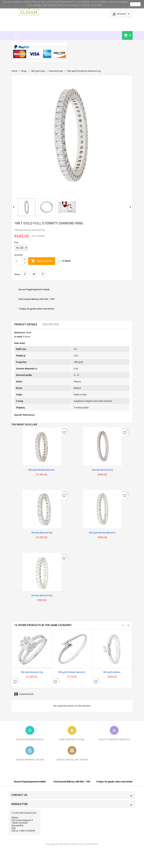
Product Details (25, 324)
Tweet (34, 274)
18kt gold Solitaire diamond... (72, 672)
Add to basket (42, 261)
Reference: (19, 332)
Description (50, 324)
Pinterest (43, 274)
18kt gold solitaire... (112, 672)
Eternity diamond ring (102, 469)
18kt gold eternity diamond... (42, 469)
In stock (18, 336)
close (135, 4)
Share (25, 274)
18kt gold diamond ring (31, 672)
